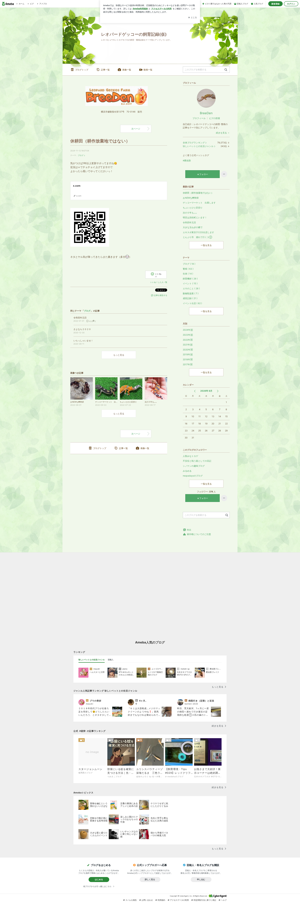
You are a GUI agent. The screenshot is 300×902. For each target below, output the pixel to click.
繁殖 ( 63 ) (188, 268)
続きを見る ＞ (223, 132)
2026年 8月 (206, 390)
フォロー (203, 174)
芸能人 (110, 659)
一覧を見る (206, 245)
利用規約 (161, 900)
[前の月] (194, 391)
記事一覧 (105, 69)
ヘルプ (224, 900)
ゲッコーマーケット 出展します (199, 202)
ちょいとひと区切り (192, 207)
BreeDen (206, 113)
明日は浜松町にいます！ (195, 217)
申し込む (201, 879)
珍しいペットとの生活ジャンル (198, 146)
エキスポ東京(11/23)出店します (198, 232)
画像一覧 (126, 69)
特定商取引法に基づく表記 (205, 900)
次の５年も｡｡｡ (190, 212)
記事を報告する (160, 295)
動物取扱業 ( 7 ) (190, 293)
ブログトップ (81, 69)
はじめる (99, 879)
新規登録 (275, 3)
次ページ (135, 128)
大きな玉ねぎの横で (192, 227)
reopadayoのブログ (193, 475)
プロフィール (199, 118)
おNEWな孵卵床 (191, 197)
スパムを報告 (131, 900)
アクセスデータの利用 (179, 900)
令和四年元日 (189, 222)
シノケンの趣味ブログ (194, 465)
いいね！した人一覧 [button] (158, 282)
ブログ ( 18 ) (189, 263)
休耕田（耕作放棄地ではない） (100, 141)
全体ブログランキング (194, 142)
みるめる (187, 470)
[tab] (91, 659)
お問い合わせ (147, 900)
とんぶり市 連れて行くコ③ (197, 237)
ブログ (80, 155)
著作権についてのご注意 (199, 534)
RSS (189, 529)
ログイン (291, 3)
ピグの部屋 (214, 118)
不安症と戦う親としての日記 (197, 461)
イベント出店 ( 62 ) (192, 303)
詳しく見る (150, 879)
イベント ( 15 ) (190, 283)
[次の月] (217, 391)
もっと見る (118, 355)
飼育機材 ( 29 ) (190, 278)
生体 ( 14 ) (188, 273)
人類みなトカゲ (190, 456)
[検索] (226, 70)
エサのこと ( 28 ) (191, 288)
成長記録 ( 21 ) (190, 298)
